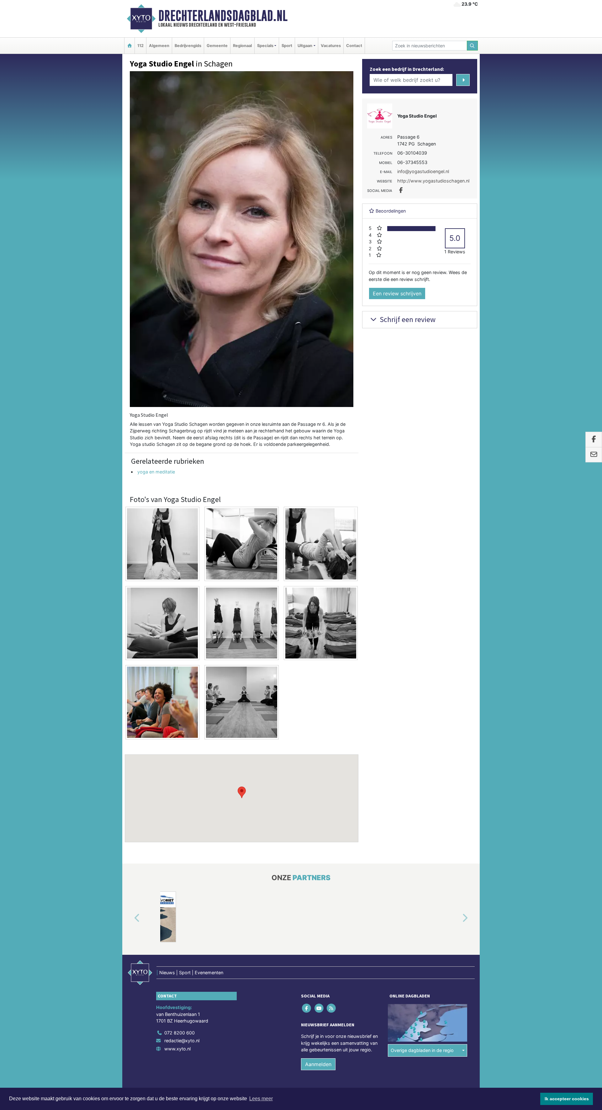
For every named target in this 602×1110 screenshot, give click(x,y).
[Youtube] (319, 1008)
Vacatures (331, 45)
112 (140, 45)
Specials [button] (265, 45)
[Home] (129, 46)
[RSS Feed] (331, 1008)
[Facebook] (307, 1008)
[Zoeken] (472, 45)
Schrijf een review (407, 319)
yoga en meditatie (156, 471)
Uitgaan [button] (305, 45)
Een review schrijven (397, 293)
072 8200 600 (179, 1032)
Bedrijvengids (188, 45)
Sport (287, 45)
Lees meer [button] (261, 1098)
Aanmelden (318, 1064)
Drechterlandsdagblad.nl (223, 15)
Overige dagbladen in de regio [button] (422, 1050)
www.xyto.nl (177, 1048)
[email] (594, 454)
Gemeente (217, 45)
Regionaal (242, 45)
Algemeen (159, 45)
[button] (242, 792)
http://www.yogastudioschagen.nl (433, 180)
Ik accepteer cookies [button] (567, 1098)
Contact (354, 45)
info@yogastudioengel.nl (423, 171)
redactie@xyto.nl (181, 1040)
